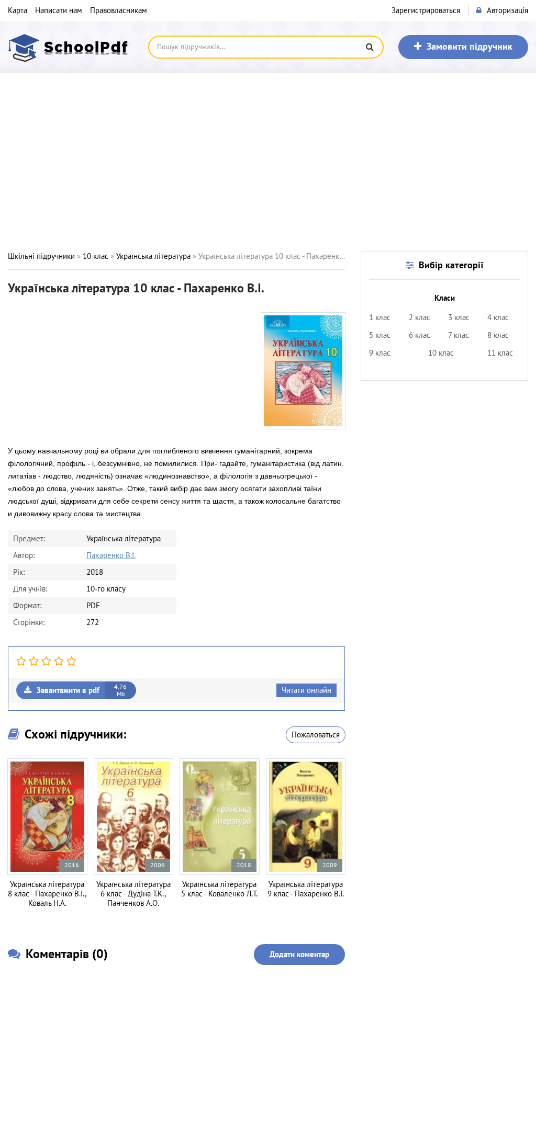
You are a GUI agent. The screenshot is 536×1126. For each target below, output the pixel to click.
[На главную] (70, 47)
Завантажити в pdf (82, 690)
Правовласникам (118, 10)
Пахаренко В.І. (111, 555)
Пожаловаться (316, 735)
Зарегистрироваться (426, 10)
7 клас (458, 335)
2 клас (419, 317)
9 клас (379, 353)
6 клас (419, 335)
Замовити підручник (469, 46)
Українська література (153, 256)
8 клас (498, 335)
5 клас (379, 335)
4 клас (498, 317)
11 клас (500, 353)
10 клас (95, 256)
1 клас (379, 317)
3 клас (459, 317)
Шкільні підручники (41, 256)
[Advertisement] (268, 162)
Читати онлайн (306, 690)
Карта (17, 10)
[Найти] (369, 47)
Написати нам (58, 10)
